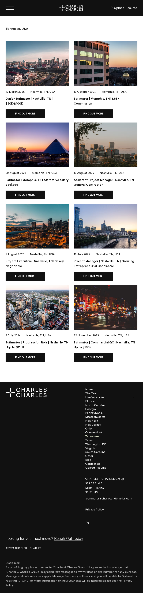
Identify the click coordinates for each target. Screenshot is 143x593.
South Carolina (95, 452)
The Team (91, 393)
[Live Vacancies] (133, 397)
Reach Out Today (68, 538)
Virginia (90, 448)
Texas (89, 440)
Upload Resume (95, 467)
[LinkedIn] (87, 523)
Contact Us (92, 463)
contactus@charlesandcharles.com (109, 498)
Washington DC (95, 444)
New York (91, 420)
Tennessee (92, 436)
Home (89, 389)
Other (89, 456)
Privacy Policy (94, 509)
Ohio (88, 428)
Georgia (90, 409)
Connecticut (93, 432)
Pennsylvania (94, 412)
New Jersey (93, 424)
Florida (90, 401)
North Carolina (95, 405)
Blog (88, 459)
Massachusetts (95, 416)
